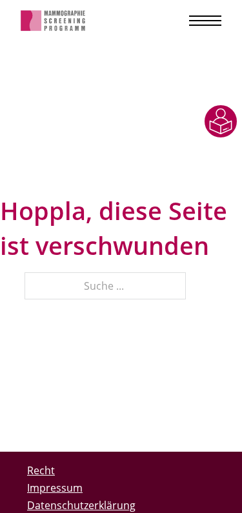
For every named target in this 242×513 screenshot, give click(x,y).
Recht (41, 470)
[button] (23, 490)
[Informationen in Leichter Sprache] (220, 121)
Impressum (55, 488)
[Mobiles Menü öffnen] (205, 20)
